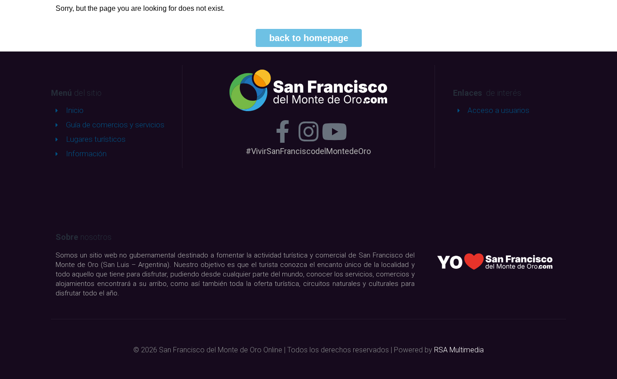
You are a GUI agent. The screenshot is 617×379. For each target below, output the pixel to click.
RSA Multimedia (459, 350)
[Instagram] (308, 131)
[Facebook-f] (282, 131)
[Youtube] (334, 131)
